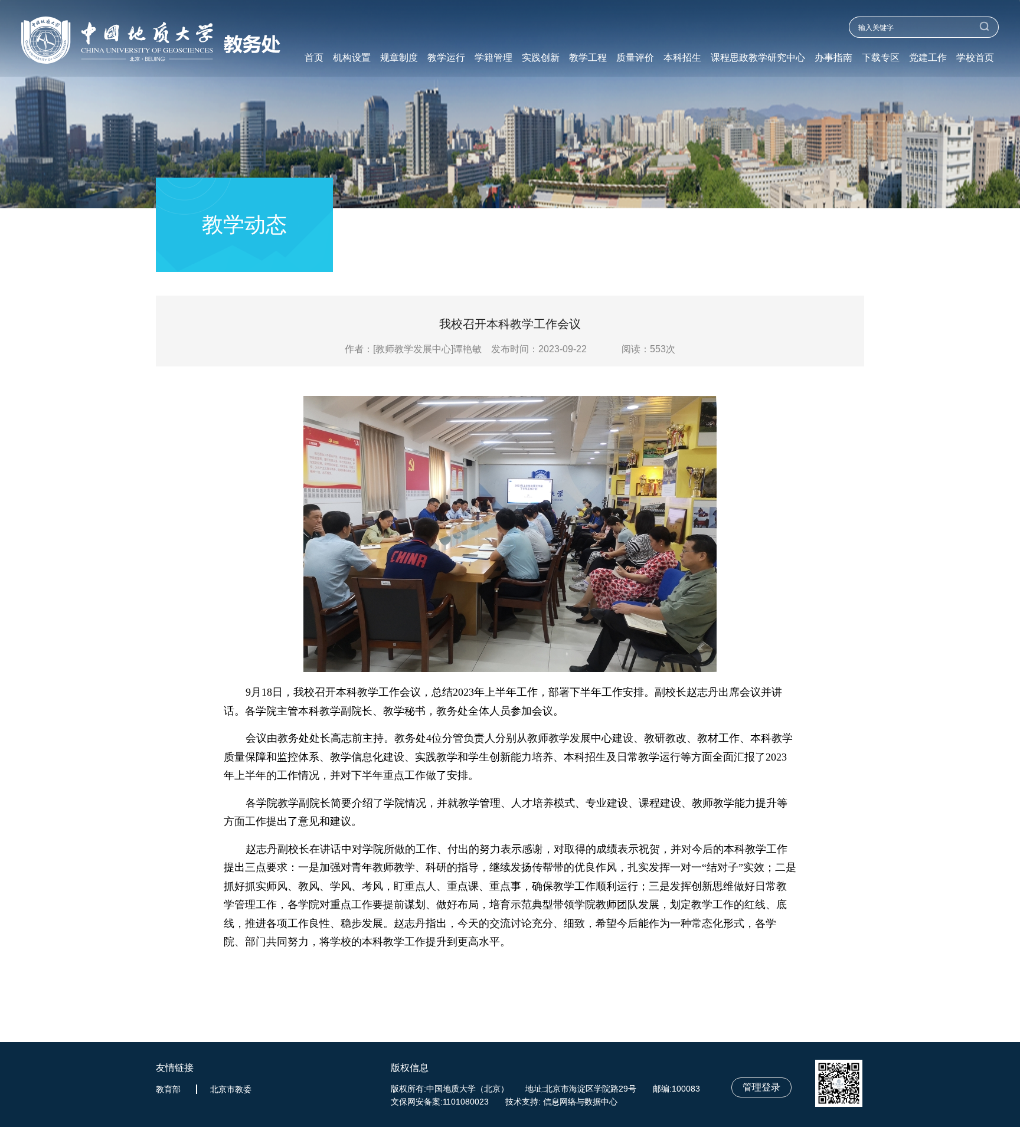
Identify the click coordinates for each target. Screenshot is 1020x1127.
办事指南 (833, 58)
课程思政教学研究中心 (758, 58)
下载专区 (881, 58)
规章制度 (399, 58)
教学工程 (588, 58)
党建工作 (928, 58)
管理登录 (761, 1087)
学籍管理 (493, 58)
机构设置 (352, 58)
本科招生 (682, 58)
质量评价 (635, 58)
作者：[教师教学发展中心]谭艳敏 (417, 349)
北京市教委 (230, 1089)
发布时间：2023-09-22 (539, 349)
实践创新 (541, 58)
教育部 (168, 1089)
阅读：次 (648, 349)
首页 (314, 58)
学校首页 (975, 58)
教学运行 (446, 58)
